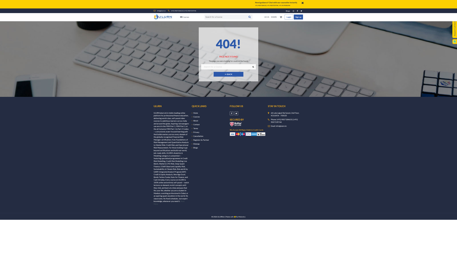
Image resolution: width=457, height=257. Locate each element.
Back (229, 74)
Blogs (288, 11)
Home (195, 113)
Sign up (298, 17)
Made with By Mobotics (236, 217)
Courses (185, 17)
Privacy (196, 132)
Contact (196, 124)
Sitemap (196, 144)
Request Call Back (455, 28)
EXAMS (274, 17)
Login (289, 17)
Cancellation (198, 136)
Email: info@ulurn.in (279, 126)
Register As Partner (201, 140)
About (195, 121)
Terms (195, 128)
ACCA (266, 17)
